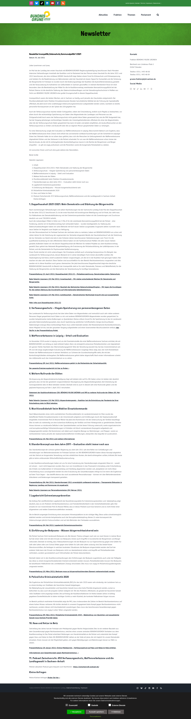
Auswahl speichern (96, 712)
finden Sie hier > (53, 677)
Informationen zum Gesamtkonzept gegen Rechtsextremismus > (54, 653)
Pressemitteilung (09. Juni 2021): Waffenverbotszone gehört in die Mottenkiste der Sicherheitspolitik (68, 363)
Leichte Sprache (130, 3)
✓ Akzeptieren (75, 712)
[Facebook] (148, 89)
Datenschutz (156, 3)
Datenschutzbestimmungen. (111, 700)
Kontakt (137, 3)
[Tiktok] (138, 89)
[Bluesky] (134, 89)
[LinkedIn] (141, 89)
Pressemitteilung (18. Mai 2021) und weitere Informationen (52, 439)
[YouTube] (144, 89)
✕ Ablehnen (116, 712)
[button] (158, 15)
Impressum (149, 3)
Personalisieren (95, 716)
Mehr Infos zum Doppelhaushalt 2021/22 (45, 302)
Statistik (94, 705)
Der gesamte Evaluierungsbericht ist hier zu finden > (49, 368)
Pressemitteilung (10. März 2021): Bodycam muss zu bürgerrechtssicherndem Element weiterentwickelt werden (72, 571)
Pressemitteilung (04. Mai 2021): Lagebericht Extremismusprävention (55, 525)
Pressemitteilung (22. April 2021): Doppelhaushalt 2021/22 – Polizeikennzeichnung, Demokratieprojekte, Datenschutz (74, 274)
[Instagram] (131, 89)
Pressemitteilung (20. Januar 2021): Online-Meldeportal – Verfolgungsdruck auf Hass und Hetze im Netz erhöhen (72, 648)
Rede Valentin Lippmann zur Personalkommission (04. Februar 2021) (55, 490)
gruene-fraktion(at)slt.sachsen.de (143, 79)
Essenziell (73, 705)
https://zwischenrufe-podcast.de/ (86, 667)
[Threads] (151, 89)
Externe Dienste (118, 705)
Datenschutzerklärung (73, 688)
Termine (143, 3)
